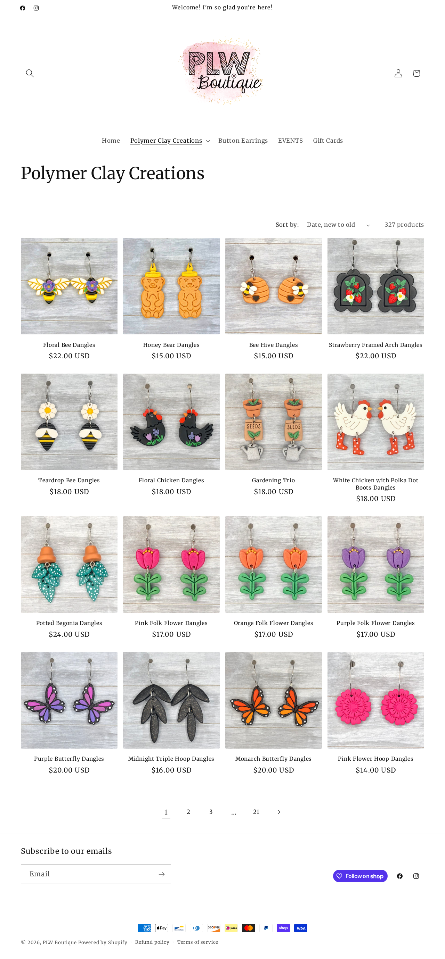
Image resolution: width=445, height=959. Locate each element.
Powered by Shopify (103, 942)
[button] (30, 73)
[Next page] (279, 812)
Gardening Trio (273, 480)
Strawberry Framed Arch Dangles (376, 345)
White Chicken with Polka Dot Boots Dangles (375, 484)
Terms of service (197, 942)
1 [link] (166, 812)
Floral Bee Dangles (69, 345)
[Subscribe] (161, 874)
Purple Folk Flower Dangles (376, 623)
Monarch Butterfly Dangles (273, 759)
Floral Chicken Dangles (171, 480)
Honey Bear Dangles (171, 345)
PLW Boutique (60, 942)
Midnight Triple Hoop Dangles (171, 759)
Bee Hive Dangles (273, 345)
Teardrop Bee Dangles (69, 480)
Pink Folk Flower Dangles (171, 623)
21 (256, 812)
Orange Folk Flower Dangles (274, 623)
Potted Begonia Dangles (69, 623)
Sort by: (287, 224)
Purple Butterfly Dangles (69, 759)
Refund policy (152, 942)
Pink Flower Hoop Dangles (375, 759)
